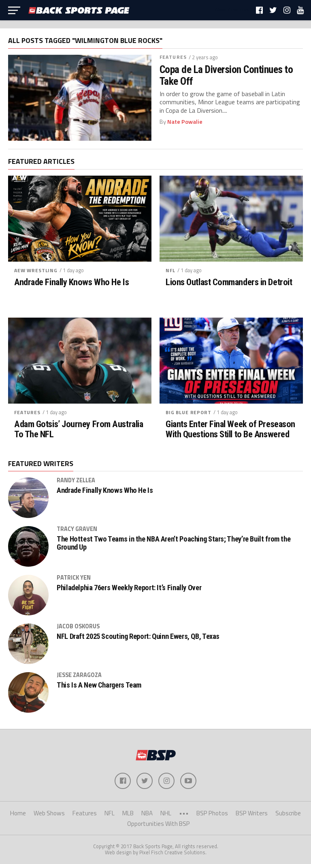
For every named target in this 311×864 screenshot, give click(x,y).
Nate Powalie (184, 121)
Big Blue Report (188, 412)
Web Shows (49, 813)
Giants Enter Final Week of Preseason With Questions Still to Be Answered (230, 429)
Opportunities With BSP (158, 823)
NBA (147, 813)
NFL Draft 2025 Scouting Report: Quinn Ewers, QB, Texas (138, 636)
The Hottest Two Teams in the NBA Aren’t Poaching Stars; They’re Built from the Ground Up (173, 543)
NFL (170, 270)
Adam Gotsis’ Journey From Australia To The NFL (78, 429)
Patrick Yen (74, 577)
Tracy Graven (77, 529)
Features (173, 57)
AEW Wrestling (36, 270)
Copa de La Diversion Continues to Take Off (226, 75)
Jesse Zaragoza (79, 675)
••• (184, 813)
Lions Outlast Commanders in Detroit (229, 282)
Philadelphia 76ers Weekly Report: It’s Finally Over (129, 588)
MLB (128, 813)
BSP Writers (252, 813)
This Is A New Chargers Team (99, 685)
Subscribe (288, 813)
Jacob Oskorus (78, 626)
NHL (165, 813)
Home (18, 813)
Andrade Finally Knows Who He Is (71, 282)
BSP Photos (212, 813)
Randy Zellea (76, 480)
